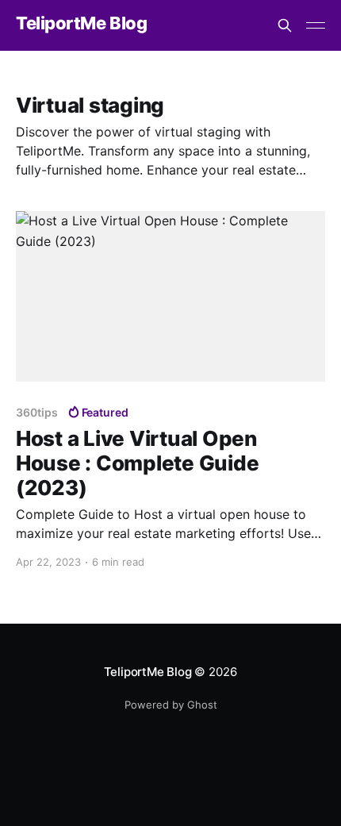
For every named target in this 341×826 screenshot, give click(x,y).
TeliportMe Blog (81, 23)
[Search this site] (284, 25)
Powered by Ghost (171, 704)
